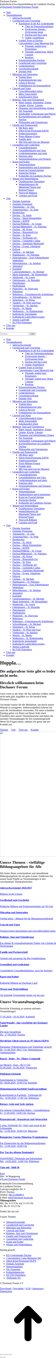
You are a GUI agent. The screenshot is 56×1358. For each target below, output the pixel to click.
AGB (28, 1288)
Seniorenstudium (14, 1266)
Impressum (37, 1288)
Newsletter (18, 1288)
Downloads (5, 1288)
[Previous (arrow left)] (1, 1357)
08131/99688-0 (16, 1194)
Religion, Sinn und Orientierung (22, 1233)
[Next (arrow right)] (4, 1357)
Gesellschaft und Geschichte (20, 1225)
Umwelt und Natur (15, 1230)
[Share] (4, 1354)
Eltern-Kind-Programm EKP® (21, 1261)
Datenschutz (6, 1291)
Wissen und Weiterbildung (19, 1244)
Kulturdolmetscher (15, 1272)
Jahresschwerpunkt (15, 1222)
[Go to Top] (28, 1351)
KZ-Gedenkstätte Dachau (18, 1255)
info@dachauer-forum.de (20, 1197)
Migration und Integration (18, 1227)
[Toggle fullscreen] (7, 1354)
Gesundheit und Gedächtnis (19, 1239)
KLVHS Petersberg (16, 1275)
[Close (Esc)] (1, 1354)
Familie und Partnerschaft (18, 1236)
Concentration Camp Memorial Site (23, 1258)
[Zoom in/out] (10, 1354)
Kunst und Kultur (14, 1241)
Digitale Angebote (15, 1263)
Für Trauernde (13, 1269)
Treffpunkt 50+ (13, 1278)
